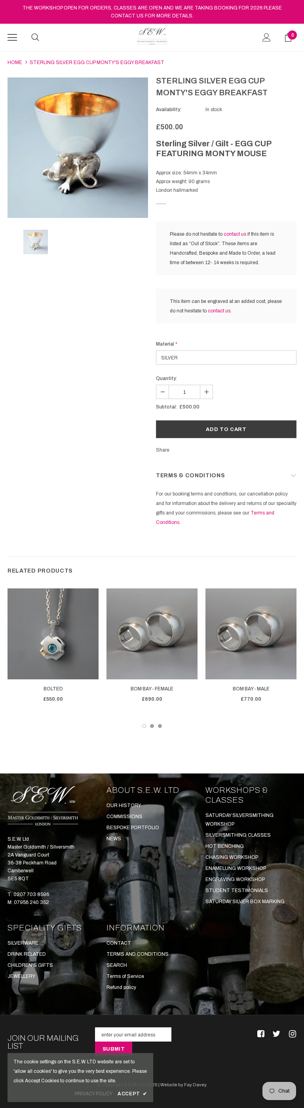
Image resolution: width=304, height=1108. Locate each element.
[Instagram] (291, 1034)
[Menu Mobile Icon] (12, 37)
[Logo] (152, 36)
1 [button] (144, 726)
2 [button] (152, 726)
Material (166, 344)
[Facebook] (259, 1034)
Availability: (168, 109)
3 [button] (160, 726)
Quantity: (166, 378)
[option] (78, 148)
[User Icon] (266, 37)
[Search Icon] (35, 38)
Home (15, 62)
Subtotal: (166, 407)
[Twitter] (275, 1034)
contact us (235, 234)
